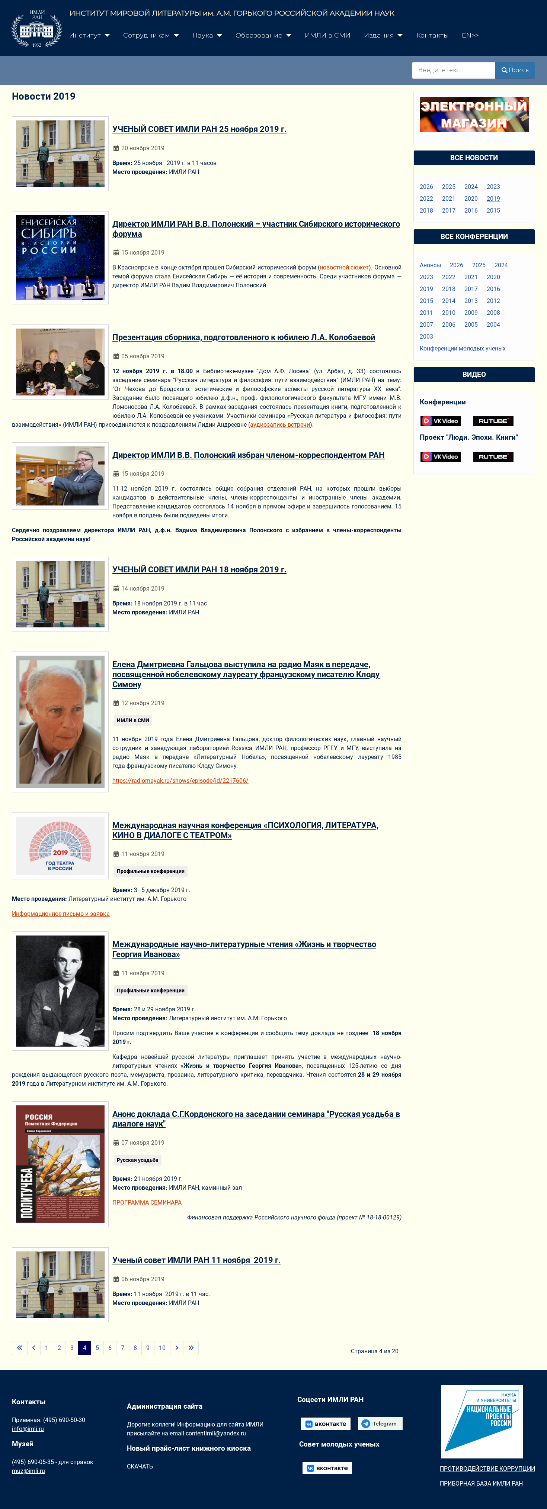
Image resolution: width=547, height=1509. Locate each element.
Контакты (432, 35)
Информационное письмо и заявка (61, 913)
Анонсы (430, 265)
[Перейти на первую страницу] (20, 1348)
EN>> (470, 35)
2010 (448, 312)
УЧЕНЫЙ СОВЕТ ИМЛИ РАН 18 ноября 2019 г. (199, 569)
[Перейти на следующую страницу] (176, 1348)
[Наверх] (534, 1495)
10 (162, 1347)
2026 (426, 186)
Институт (85, 35)
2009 (471, 312)
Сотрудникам (146, 35)
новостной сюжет (344, 267)
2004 (493, 324)
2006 (448, 324)
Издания (379, 35)
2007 (426, 324)
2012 (493, 300)
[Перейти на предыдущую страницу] (34, 1348)
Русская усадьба (138, 1160)
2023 (493, 186)
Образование (259, 35)
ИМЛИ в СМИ (328, 35)
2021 (448, 198)
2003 (426, 336)
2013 (471, 300)
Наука (202, 35)
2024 (471, 186)
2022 (426, 198)
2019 (493, 198)
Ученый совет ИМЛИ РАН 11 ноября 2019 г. (196, 1260)
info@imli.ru (28, 1428)
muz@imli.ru (28, 1470)
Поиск (519, 70)
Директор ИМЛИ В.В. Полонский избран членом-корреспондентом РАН (248, 455)
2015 (493, 210)
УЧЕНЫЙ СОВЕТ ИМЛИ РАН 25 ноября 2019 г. (199, 129)
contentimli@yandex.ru (216, 1433)
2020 (471, 198)
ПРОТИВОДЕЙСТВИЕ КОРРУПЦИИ (487, 1468)
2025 (448, 186)
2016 (471, 210)
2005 (471, 324)
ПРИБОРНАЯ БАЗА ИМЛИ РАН (481, 1483)
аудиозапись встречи (280, 424)
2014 (448, 300)
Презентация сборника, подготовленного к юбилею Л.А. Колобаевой (243, 337)
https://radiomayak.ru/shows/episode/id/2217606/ (180, 780)
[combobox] (454, 70)
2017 (448, 210)
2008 (493, 312)
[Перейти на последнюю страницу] (191, 1348)
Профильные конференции (151, 871)
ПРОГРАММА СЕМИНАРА (147, 1202)
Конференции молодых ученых (463, 348)
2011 (426, 312)
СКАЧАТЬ (140, 1466)
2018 (426, 210)
